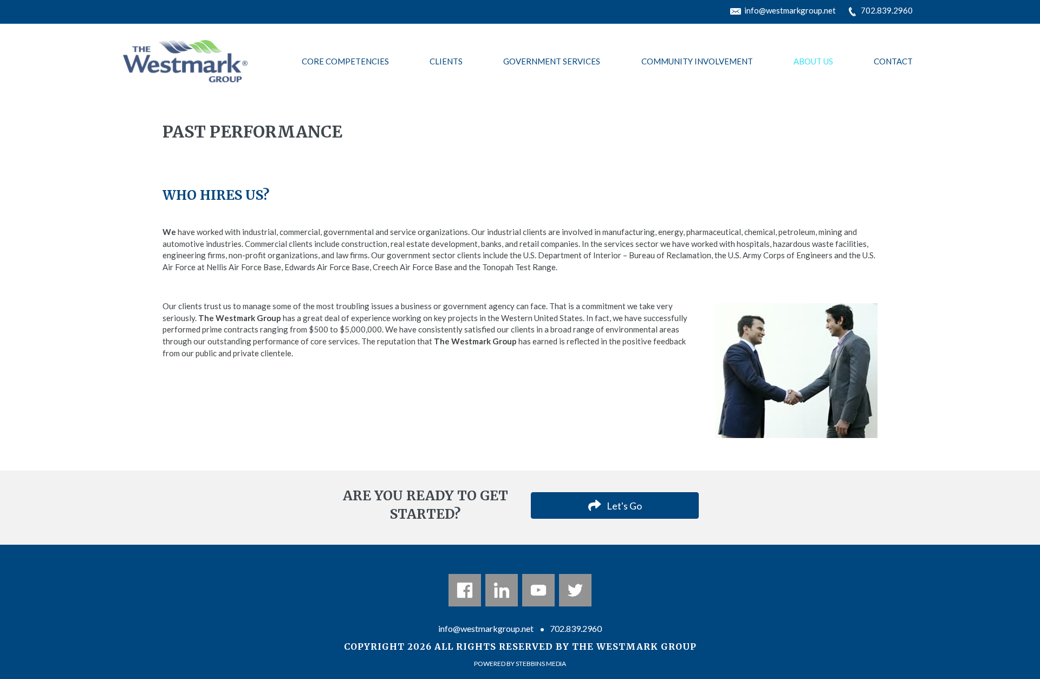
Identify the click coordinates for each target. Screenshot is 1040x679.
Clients (446, 61)
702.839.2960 (887, 10)
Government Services (551, 61)
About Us (813, 61)
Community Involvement (697, 61)
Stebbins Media (541, 664)
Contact (893, 61)
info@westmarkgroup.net (790, 10)
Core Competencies (345, 61)
